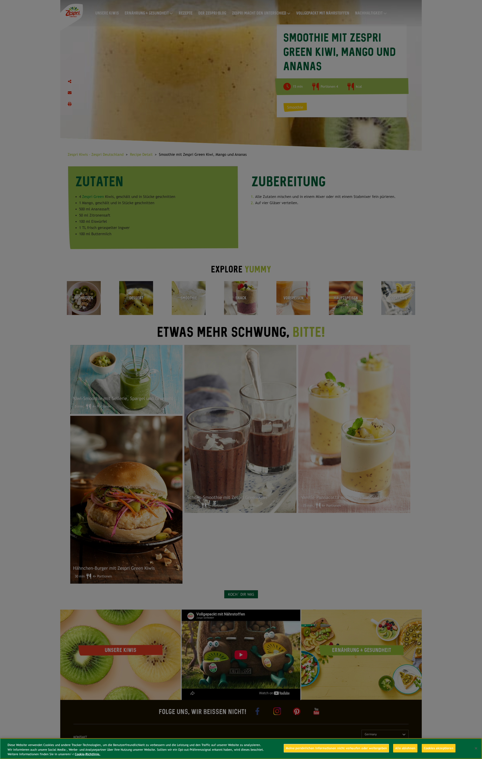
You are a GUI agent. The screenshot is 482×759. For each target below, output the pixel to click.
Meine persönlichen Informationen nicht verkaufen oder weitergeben (336, 748)
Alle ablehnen (405, 748)
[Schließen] (476, 748)
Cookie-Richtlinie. (87, 754)
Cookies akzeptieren (438, 748)
